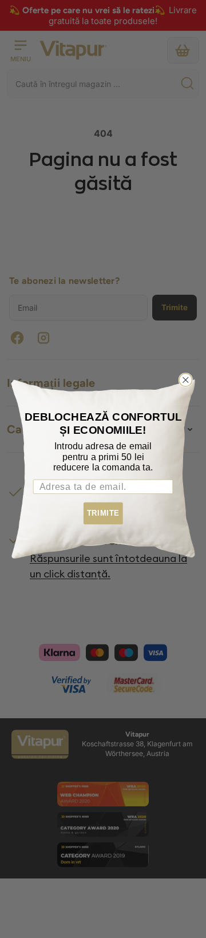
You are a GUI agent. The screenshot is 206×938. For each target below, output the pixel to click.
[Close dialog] (185, 380)
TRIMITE (103, 513)
